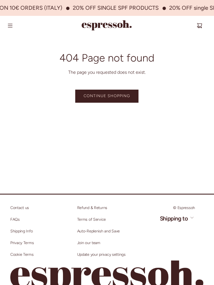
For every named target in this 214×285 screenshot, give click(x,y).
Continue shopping (107, 96)
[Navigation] (10, 25)
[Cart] (199, 25)
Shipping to (174, 218)
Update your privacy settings (101, 254)
